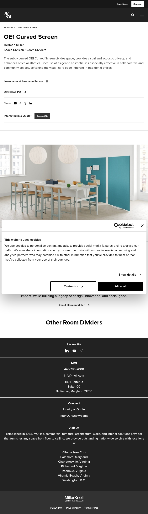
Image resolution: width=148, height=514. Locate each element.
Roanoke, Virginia (74, 471)
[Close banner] (142, 225)
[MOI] (7, 15)
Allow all (120, 286)
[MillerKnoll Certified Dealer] (74, 499)
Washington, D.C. (74, 480)
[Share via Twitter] (25, 103)
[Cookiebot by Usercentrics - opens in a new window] (117, 226)
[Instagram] (81, 350)
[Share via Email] (15, 103)
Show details (127, 274)
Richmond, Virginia (74, 466)
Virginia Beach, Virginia (74, 476)
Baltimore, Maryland (74, 457)
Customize (71, 286)
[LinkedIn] (67, 350)
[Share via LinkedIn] (30, 103)
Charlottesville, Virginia (74, 462)
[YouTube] (74, 350)
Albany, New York (74, 452)
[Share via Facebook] (20, 103)
